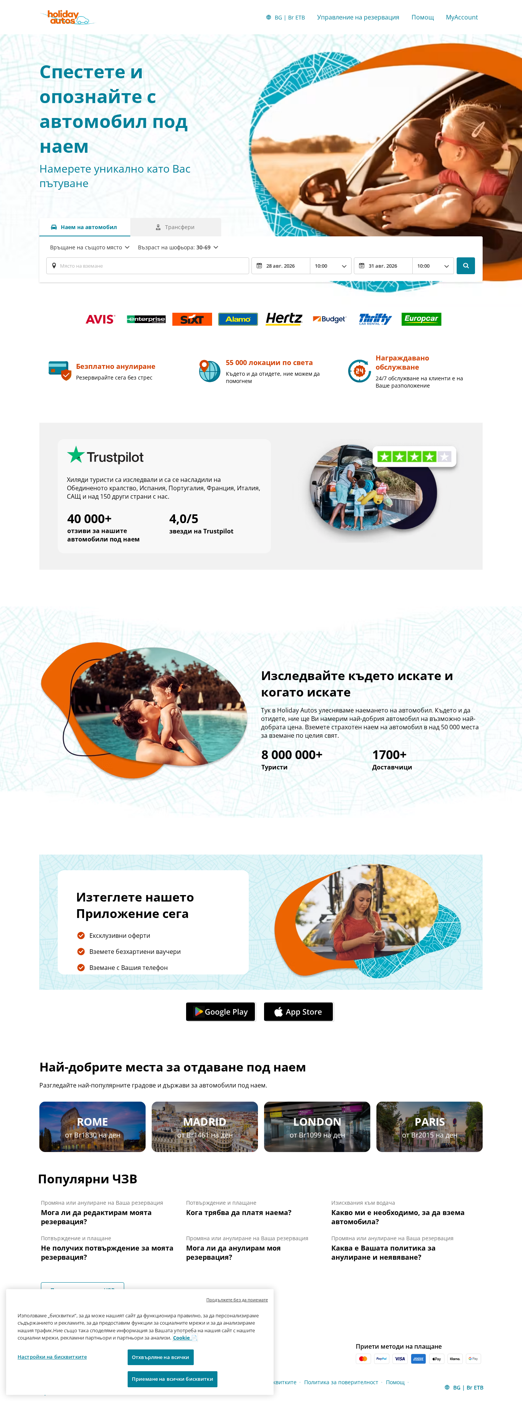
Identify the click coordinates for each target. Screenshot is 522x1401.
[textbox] (147, 265)
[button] (222, 1012)
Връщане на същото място (86, 247)
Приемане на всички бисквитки (172, 1378)
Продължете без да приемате (237, 1299)
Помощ (423, 17)
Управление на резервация (358, 17)
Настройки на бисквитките (52, 1356)
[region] (140, 1342)
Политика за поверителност (341, 1382)
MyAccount (462, 17)
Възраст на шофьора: (174, 247)
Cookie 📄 (185, 1337)
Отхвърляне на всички (161, 1357)
